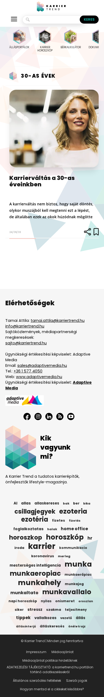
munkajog (74, 584)
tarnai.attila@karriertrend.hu (58, 320)
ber (76, 503)
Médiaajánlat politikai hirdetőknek (49, 660)
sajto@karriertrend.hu (26, 343)
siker (19, 609)
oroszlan (85, 601)
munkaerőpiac (78, 574)
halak (52, 529)
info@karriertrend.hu (24, 326)
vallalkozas (45, 617)
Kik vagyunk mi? (55, 447)
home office (74, 529)
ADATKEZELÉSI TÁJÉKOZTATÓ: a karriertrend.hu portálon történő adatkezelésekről (50, 669)
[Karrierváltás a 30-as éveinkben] (54, 128)
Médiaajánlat (62, 652)
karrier (41, 546)
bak (66, 503)
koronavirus (42, 556)
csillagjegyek (34, 511)
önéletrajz (77, 626)
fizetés (75, 521)
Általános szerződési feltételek (37, 680)
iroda (19, 547)
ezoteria (73, 511)
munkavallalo (66, 592)
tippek (23, 617)
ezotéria (34, 519)
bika (86, 503)
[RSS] (59, 416)
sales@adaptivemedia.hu (42, 365)
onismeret (65, 601)
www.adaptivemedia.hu (39, 376)
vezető (66, 618)
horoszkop (25, 537)
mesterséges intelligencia (35, 565)
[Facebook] (27, 416)
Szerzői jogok (76, 680)
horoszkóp (65, 537)
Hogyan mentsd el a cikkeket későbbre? (52, 689)
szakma (53, 609)
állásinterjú (26, 626)
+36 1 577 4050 (28, 371)
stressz (34, 609)
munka (78, 564)
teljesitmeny (76, 610)
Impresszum (36, 652)
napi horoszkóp (23, 601)
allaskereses (46, 503)
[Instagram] (38, 416)
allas (26, 503)
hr (89, 538)
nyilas (46, 601)
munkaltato (24, 593)
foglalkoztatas (28, 529)
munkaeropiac (35, 573)
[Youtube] (70, 416)
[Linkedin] (49, 416)
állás (80, 617)
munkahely (39, 582)
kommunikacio (73, 548)
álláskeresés (52, 626)
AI (15, 503)
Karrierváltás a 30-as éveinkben (42, 181)
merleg (64, 556)
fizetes (58, 520)
